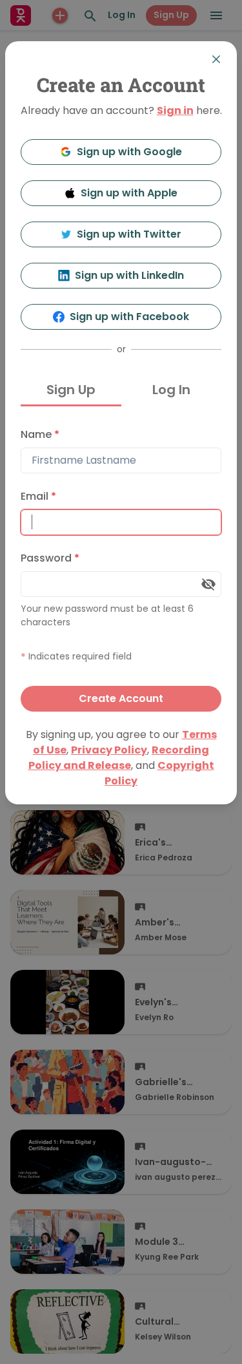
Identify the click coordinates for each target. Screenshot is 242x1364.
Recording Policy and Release (119, 758)
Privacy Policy (109, 750)
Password (50, 558)
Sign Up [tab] (71, 390)
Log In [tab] (171, 390)
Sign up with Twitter (129, 234)
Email (38, 496)
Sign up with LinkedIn (129, 275)
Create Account (121, 698)
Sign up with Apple (129, 192)
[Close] (216, 59)
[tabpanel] (121, 566)
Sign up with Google (129, 151)
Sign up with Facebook (129, 316)
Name (40, 434)
